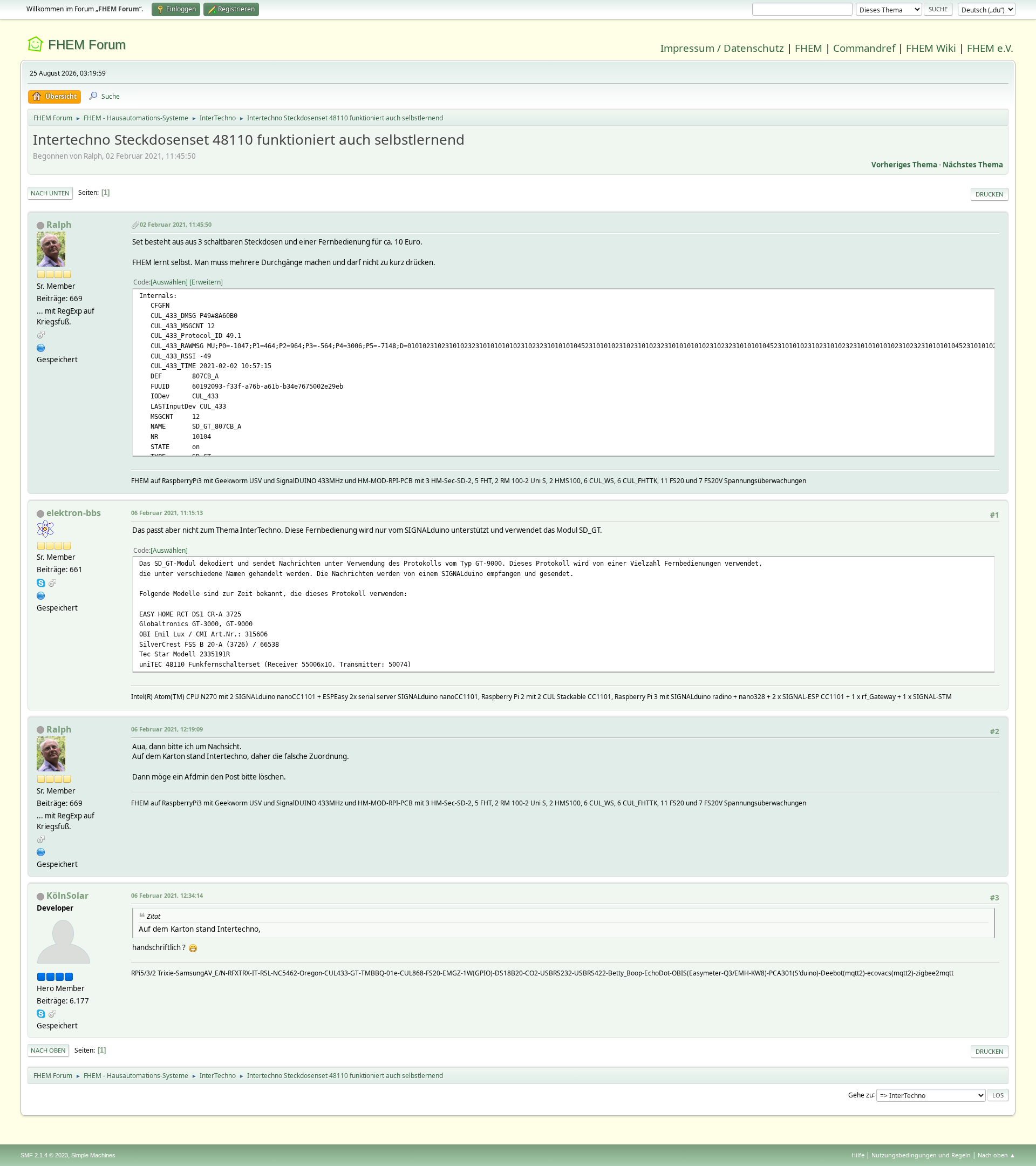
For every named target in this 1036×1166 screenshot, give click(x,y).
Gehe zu (860, 1094)
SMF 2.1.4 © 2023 (44, 1155)
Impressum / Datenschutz (722, 48)
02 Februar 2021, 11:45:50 (176, 224)
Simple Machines (93, 1155)
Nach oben (48, 1050)
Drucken (990, 194)
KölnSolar (67, 895)
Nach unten (50, 193)
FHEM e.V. (990, 48)
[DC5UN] (41, 346)
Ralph (59, 225)
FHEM (808, 48)
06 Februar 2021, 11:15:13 (167, 513)
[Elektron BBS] (41, 594)
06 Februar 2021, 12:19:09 (167, 729)
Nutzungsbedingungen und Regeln (921, 1155)
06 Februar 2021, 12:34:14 (167, 895)
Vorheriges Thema (904, 165)
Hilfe (857, 1155)
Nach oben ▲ (996, 1155)
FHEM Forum (87, 44)
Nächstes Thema (973, 165)
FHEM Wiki (931, 48)
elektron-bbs (73, 513)
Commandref (864, 48)
